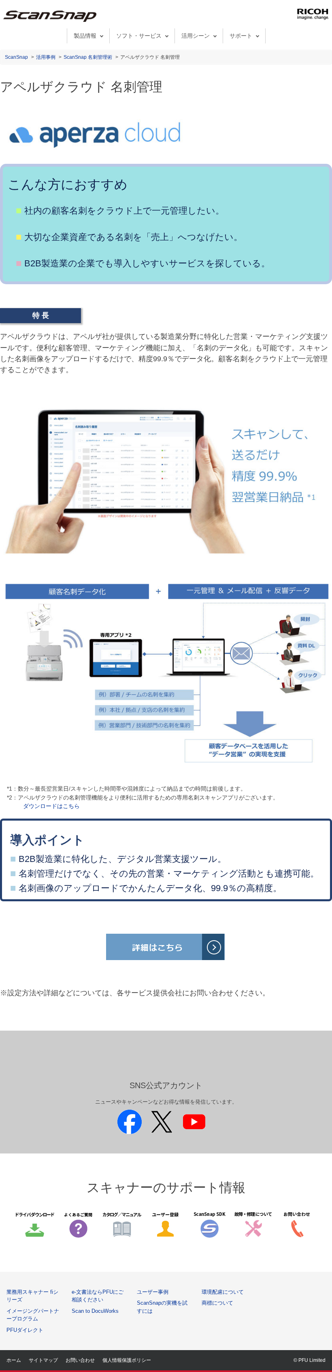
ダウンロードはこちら (51, 806)
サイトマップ (43, 1360)
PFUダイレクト (24, 1330)
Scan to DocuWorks (95, 1311)
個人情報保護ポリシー (126, 1360)
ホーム (13, 1360)
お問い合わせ (80, 1360)
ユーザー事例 (152, 1292)
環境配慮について (223, 1292)
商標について (217, 1303)
